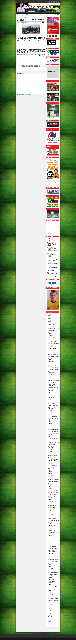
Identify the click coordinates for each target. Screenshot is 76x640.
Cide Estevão (50, 253)
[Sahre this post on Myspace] (37, 66)
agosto (49, 607)
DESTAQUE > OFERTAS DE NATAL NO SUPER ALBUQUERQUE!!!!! (53, 501)
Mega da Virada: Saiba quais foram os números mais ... (53, 333)
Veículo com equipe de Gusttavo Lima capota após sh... (53, 568)
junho (49, 610)
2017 (48, 624)
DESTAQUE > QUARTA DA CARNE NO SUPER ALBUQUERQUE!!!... (53, 503)
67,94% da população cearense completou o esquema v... (52, 553)
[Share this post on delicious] (31, 66)
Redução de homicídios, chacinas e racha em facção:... (52, 372)
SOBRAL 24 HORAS (50, 247)
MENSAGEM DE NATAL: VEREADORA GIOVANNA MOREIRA (53, 453)
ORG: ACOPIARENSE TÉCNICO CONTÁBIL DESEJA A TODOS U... (53, 455)
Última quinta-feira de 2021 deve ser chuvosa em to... (52, 376)
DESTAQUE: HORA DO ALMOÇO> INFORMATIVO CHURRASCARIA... (53, 348)
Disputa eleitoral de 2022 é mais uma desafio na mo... (53, 436)
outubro (49, 604)
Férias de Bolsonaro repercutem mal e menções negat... (53, 331)
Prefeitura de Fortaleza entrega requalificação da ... (52, 546)
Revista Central (50, 238)
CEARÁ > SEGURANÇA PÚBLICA (24, 17)
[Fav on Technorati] (34, 66)
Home (18, 17)
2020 (48, 620)
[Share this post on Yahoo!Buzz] (36, 66)
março (49, 615)
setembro (49, 606)
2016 (48, 626)
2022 (48, 320)
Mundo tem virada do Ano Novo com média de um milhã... (52, 337)
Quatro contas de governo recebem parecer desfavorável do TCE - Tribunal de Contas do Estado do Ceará (53, 273)
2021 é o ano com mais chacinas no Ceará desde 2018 (52, 416)
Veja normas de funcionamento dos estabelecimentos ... (52, 378)
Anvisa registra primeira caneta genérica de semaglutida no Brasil (54, 255)
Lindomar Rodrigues (51, 242)
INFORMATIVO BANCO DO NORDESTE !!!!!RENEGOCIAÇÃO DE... (53, 440)
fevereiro (49, 616)
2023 (48, 318)
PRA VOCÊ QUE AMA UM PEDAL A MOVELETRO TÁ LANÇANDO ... (52, 586)
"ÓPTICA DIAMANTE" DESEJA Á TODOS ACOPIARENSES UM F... (53, 465)
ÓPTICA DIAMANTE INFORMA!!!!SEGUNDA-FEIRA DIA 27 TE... (53, 540)
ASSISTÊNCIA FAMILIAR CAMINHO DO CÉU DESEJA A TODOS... (53, 460)
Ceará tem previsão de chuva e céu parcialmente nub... (52, 408)
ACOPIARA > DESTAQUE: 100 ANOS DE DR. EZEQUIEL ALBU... (53, 388)
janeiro (49, 618)
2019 (48, 621)
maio (49, 612)
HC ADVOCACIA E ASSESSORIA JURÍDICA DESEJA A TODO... (52, 458)
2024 (48, 317)
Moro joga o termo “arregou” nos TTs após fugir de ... (52, 535)
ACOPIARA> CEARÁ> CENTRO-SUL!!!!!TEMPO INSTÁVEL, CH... (53, 438)
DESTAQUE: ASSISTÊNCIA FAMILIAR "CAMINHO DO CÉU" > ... (53, 326)
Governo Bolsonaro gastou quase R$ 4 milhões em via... (53, 572)
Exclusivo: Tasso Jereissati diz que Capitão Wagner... (52, 335)
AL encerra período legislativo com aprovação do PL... (52, 361)
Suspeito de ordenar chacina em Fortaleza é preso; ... (52, 403)
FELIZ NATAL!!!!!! (50, 463)
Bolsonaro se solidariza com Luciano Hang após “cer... (53, 596)
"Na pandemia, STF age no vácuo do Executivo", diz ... (53, 601)
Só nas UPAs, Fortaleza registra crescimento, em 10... (52, 412)
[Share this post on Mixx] (33, 66)
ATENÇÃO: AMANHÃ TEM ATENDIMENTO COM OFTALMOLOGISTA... (51, 397)
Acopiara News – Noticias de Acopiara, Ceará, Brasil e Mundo (52, 259)
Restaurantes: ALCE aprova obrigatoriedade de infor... (51, 525)
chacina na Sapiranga (22, 47)
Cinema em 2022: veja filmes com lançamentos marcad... (52, 447)
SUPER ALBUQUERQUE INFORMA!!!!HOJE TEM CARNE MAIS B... (52, 385)
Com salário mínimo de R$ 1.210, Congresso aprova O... (52, 497)
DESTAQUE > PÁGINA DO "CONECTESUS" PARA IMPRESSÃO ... (53, 533)
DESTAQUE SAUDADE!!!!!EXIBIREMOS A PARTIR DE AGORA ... (53, 324)
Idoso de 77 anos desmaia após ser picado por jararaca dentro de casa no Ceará (52, 240)
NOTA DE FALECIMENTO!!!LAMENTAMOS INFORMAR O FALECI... (52, 530)
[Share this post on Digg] (26, 66)
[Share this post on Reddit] (28, 66)
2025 (48, 315)
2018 (48, 623)
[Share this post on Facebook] (23, 66)
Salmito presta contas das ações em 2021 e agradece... (53, 365)
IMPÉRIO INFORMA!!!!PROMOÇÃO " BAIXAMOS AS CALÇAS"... (53, 594)
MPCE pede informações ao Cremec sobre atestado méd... (52, 579)
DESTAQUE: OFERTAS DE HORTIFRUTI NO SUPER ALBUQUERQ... (51, 582)
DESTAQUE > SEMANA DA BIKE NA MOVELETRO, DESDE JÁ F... (53, 551)
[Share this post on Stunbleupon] (24, 66)
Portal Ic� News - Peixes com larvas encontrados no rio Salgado (53, 276)
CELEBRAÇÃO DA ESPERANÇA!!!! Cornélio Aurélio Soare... (52, 445)
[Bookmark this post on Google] (29, 66)
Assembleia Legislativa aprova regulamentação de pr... (52, 514)
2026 (48, 314)
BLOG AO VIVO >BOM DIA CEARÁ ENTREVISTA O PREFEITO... (52, 518)
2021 (48, 321)
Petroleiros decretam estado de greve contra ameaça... (53, 490)
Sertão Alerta (50, 262)
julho (49, 609)
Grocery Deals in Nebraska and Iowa (52, 267)
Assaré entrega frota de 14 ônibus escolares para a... (52, 575)
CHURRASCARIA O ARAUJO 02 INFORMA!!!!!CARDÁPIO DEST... (53, 383)
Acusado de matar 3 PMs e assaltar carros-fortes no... (52, 570)
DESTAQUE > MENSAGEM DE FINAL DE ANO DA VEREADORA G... (53, 469)
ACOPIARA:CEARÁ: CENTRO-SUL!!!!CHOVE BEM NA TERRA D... (53, 451)
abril (49, 613)
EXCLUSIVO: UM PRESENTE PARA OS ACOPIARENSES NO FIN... (53, 328)
